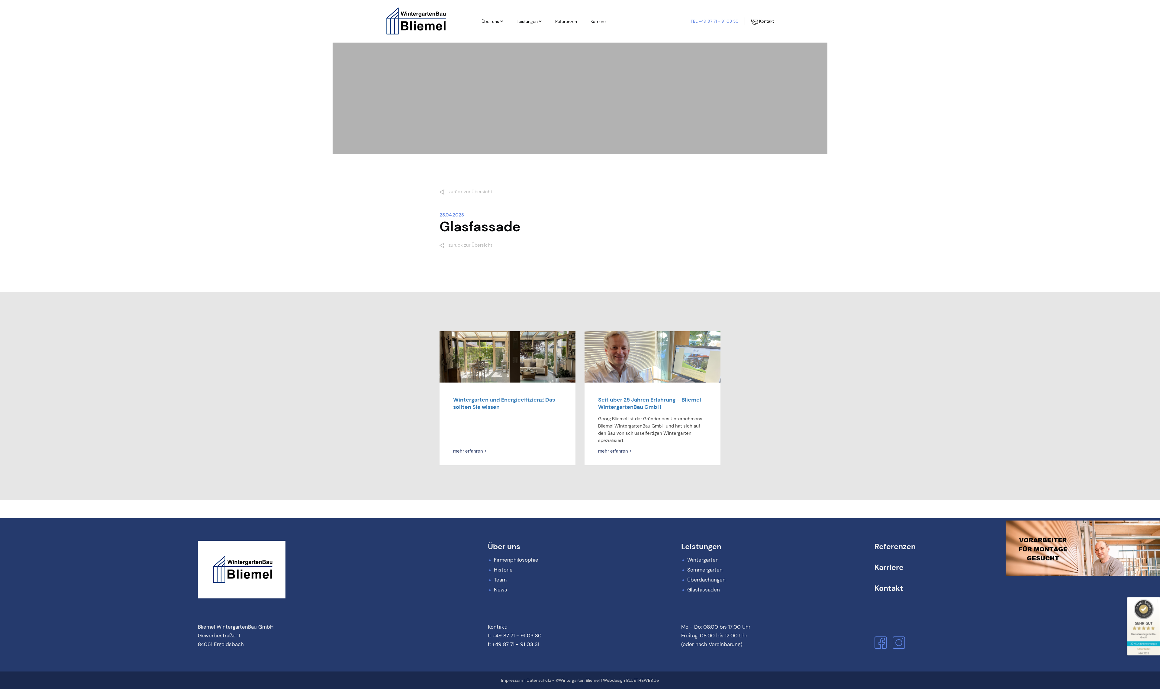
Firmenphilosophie (505, 34)
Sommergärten (537, 45)
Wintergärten (535, 34)
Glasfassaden (536, 65)
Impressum (512, 680)
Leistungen (527, 21)
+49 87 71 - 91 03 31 (515, 644)
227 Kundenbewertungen (1143, 643)
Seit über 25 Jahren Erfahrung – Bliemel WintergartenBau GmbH (649, 403)
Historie (495, 45)
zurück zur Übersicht (469, 192)
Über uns (490, 21)
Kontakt (766, 21)
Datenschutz (539, 680)
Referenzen (566, 21)
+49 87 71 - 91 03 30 (517, 635)
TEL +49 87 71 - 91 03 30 (715, 21)
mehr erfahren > (469, 451)
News (493, 65)
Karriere (598, 21)
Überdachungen (538, 55)
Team (493, 55)
